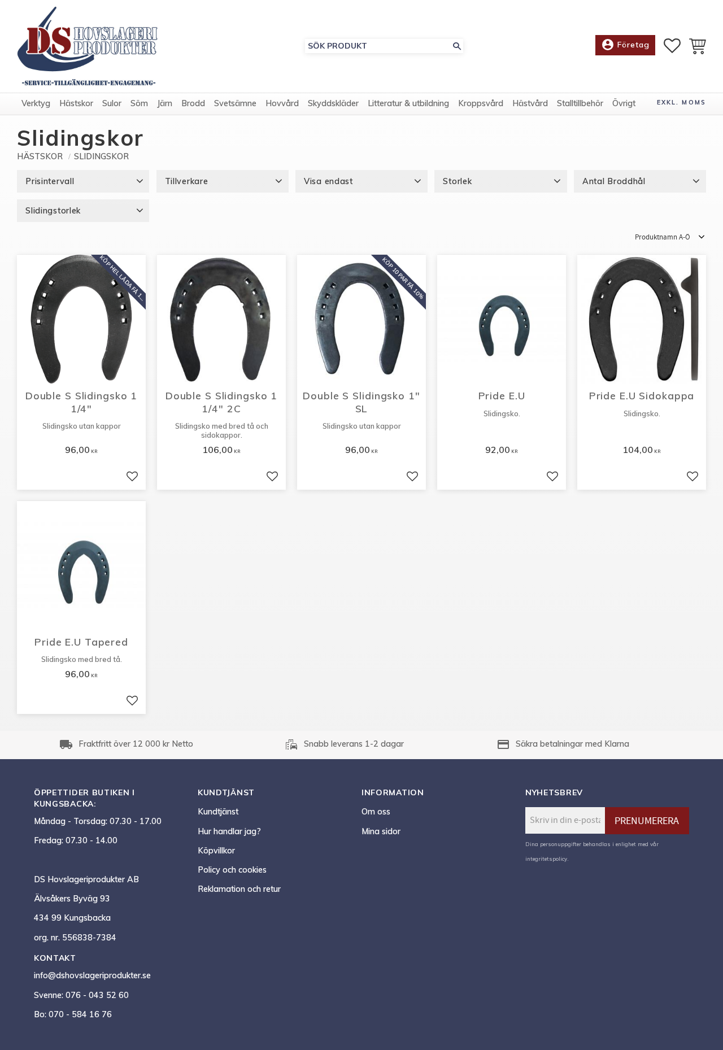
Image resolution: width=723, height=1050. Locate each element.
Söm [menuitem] (139, 103)
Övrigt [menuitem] (623, 103)
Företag (625, 44)
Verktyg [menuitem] (35, 103)
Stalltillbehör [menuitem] (580, 103)
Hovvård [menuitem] (282, 103)
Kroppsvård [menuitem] (480, 103)
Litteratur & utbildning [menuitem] (408, 103)
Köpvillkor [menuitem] (216, 851)
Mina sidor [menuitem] (381, 831)
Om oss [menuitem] (376, 812)
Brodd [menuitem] (193, 103)
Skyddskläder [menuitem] (333, 103)
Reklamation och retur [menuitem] (239, 889)
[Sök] (457, 46)
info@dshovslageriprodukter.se (92, 975)
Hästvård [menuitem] (530, 103)
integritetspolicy (546, 858)
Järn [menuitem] (164, 103)
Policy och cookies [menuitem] (232, 870)
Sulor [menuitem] (111, 103)
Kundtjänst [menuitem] (218, 812)
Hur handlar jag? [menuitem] (229, 831)
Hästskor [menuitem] (76, 103)
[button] (672, 45)
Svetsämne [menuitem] (235, 103)
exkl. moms (681, 102)
